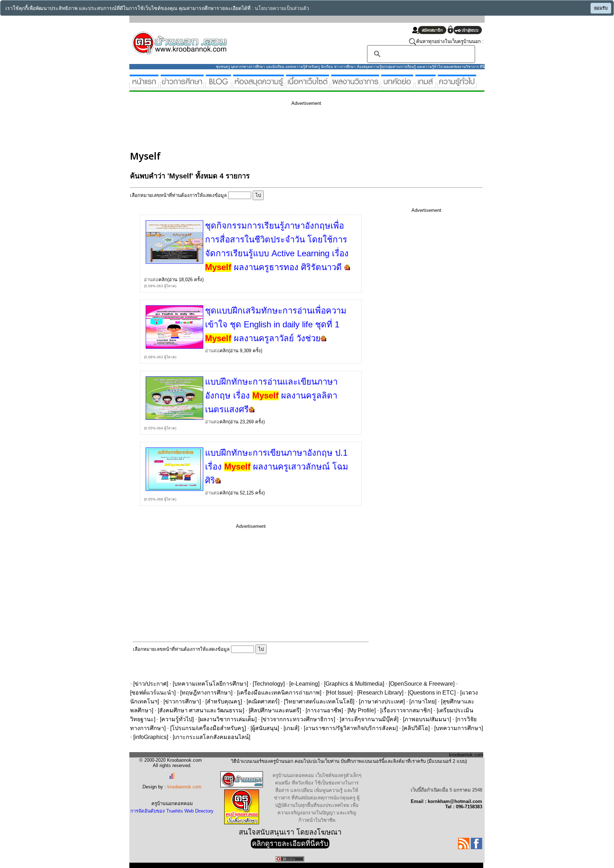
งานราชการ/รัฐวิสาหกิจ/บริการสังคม (350, 728)
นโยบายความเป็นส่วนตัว (282, 8)
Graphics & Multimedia (354, 684)
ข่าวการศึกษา (182, 701)
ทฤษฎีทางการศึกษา (206, 693)
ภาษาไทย (423, 701)
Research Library (380, 693)
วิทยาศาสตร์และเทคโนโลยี (319, 701)
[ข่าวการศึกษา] (182, 85)
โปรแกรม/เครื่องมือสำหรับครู (208, 728)
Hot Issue (339, 693)
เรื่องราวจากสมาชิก (406, 710)
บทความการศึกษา (458, 728)
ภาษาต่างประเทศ (381, 701)
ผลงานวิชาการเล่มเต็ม (227, 719)
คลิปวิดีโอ (416, 728)
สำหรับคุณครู (224, 701)
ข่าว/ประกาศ (151, 684)
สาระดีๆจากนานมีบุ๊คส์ (369, 719)
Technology (268, 684)
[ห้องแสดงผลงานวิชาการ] (355, 85)
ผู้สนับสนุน (265, 728)
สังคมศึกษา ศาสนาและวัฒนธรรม (201, 710)
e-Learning (304, 684)
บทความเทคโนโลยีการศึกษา (210, 684)
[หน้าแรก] (144, 85)
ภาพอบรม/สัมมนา (426, 719)
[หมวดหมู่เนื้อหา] (307, 85)
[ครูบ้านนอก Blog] (218, 85)
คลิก (162, 279)
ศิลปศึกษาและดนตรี (275, 710)
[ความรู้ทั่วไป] (456, 85)
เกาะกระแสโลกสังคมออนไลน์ (211, 737)
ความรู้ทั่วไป (176, 719)
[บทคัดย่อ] (397, 85)
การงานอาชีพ (324, 710)
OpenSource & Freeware (421, 684)
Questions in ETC (431, 693)
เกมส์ (291, 728)
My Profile (361, 710)
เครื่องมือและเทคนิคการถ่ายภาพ (279, 693)
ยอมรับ (601, 8)
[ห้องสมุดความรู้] (258, 85)
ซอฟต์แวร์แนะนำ (152, 693)
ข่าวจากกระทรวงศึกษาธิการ (298, 719)
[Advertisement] (259, 127)
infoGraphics (151, 737)
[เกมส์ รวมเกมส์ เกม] (425, 85)
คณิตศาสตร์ (263, 701)
